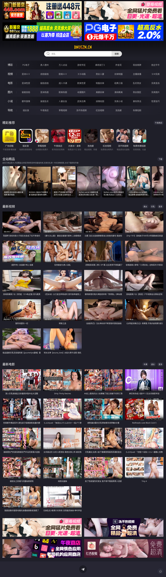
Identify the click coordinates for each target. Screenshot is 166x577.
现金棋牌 (137, 65)
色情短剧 (137, 110)
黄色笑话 (137, 101)
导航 (10, 110)
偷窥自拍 (26, 92)
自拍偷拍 (44, 74)
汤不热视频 (81, 110)
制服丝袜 (100, 83)
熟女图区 (137, 92)
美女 (145, 206)
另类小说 (118, 101)
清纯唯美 (118, 92)
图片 (10, 92)
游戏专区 (81, 65)
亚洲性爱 (26, 83)
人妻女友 (63, 101)
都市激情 (26, 101)
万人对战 (63, 65)
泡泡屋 (118, 110)
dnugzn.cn (83, 47)
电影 (10, 83)
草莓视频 (63, 110)
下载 (160, 159)
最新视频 (8, 206)
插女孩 (26, 110)
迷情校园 (100, 101)
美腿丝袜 (100, 92)
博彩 (10, 65)
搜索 (117, 53)
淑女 (153, 364)
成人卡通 (63, 83)
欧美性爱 (81, 83)
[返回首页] (160, 571)
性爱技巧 (155, 101)
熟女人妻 (100, 74)
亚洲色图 (44, 92)
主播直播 (137, 74)
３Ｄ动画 (81, 74)
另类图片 (155, 92)
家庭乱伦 (44, 101)
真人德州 (44, 65)
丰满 (145, 364)
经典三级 (118, 83)
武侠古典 (81, 101)
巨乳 (153, 206)
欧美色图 (63, 92)
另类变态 (155, 83)
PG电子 (25, 65)
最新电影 (8, 364)
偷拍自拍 (44, 83)
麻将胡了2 (100, 65)
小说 (10, 101)
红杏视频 (100, 110)
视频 (10, 74)
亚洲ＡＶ (26, 74)
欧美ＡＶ (63, 74)
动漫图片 (81, 92)
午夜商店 (44, 110)
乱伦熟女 (137, 83)
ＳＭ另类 (155, 74)
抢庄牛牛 (155, 65)
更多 (160, 206)
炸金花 (118, 65)
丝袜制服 (118, 74)
